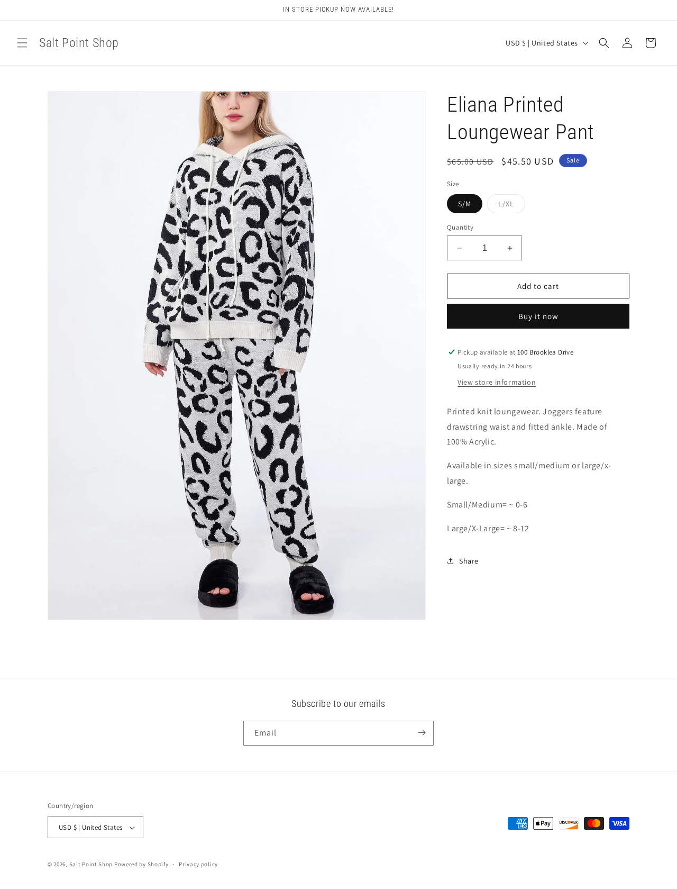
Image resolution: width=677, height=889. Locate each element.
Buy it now (538, 316)
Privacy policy (198, 864)
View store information (497, 382)
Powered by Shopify (141, 864)
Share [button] (469, 561)
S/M (464, 203)
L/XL (511, 205)
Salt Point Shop (91, 864)
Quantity (460, 227)
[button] (22, 43)
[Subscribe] (421, 732)
